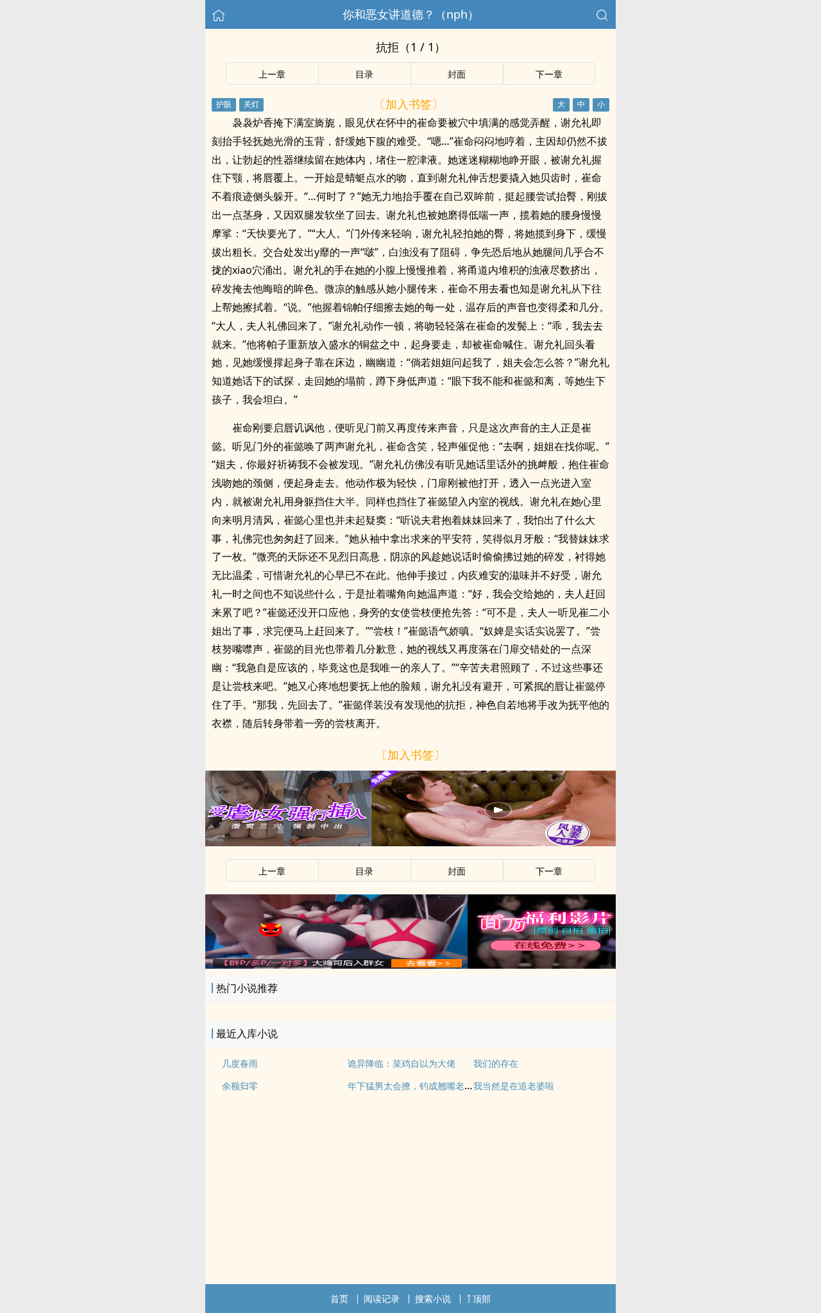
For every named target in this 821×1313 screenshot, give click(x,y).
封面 (457, 74)
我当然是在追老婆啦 (513, 1086)
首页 (339, 1298)
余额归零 (240, 1086)
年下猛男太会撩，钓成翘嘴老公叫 (415, 1086)
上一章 (271, 74)
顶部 (482, 1298)
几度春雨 (240, 1063)
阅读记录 (382, 1298)
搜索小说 (433, 1298)
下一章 (549, 74)
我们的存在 (495, 1063)
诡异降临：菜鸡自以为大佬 (401, 1063)
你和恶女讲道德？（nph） (411, 14)
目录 (364, 74)
